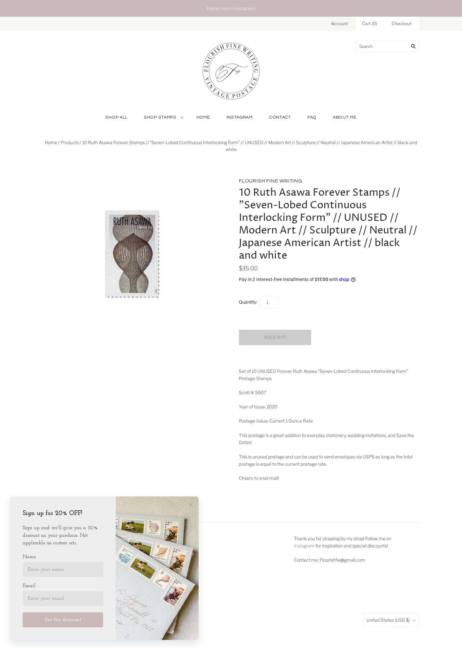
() (369, 23)
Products (70, 142)
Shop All (116, 117)
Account (339, 23)
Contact (280, 117)
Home (203, 117)
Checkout (401, 23)
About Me (345, 117)
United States (388, 620)
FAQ (311, 117)
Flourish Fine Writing (270, 180)
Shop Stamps (160, 117)
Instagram (240, 117)
